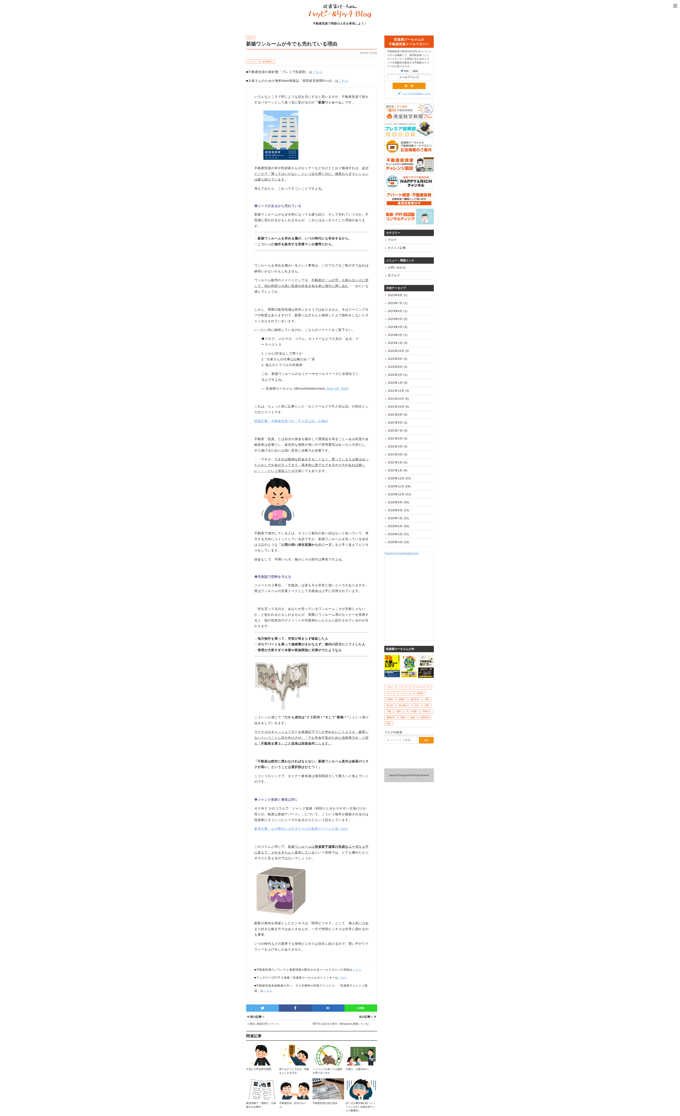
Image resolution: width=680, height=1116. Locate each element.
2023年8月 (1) (397, 295)
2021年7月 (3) (397, 430)
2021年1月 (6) (397, 470)
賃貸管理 (425, 717)
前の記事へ (257, 1016)
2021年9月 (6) (397, 414)
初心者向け (267, 61)
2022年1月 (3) (397, 382)
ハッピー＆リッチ (421, 687)
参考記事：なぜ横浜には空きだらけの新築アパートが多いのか (301, 829)
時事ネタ (427, 711)
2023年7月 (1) (397, 303)
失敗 (427, 705)
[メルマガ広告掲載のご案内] (409, 152)
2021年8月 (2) (397, 422)
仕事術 (390, 699)
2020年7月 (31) (398, 518)
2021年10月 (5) (398, 406)
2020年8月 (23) (398, 510)
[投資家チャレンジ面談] (409, 170)
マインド (252, 61)
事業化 (420, 693)
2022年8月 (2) (397, 366)
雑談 (389, 723)
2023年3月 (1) (397, 334)
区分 (417, 705)
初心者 (390, 705)
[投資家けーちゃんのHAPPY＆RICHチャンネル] (409, 187)
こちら (317, 72)
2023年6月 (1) (397, 311)
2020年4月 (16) (398, 542)
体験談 (402, 699)
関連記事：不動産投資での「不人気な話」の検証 (291, 421)
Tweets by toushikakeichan (401, 553)
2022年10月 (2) (398, 350)
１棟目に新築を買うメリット (263, 1023)
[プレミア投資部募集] (409, 135)
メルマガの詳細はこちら (416, 93)
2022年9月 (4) (397, 358)
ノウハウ (403, 687)
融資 (413, 717)
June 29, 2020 (337, 388)
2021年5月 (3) (397, 438)
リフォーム (406, 693)
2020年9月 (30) (398, 502)
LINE (360, 1008)
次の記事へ (366, 1016)
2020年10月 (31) (399, 494)
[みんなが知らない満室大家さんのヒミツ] (392, 675)
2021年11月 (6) (398, 398)
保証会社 (415, 699)
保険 (427, 699)
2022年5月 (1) (397, 374)
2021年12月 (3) (398, 390)
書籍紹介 (391, 717)
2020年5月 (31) (398, 534)
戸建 (389, 711)
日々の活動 (411, 711)
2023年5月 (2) (397, 319)
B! (328, 1008)
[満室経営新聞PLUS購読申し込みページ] (409, 117)
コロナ (390, 687)
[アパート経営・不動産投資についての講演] (409, 205)
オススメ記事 (397, 247)
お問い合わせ (397, 267)
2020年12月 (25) (399, 478)
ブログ (392, 239)
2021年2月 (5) (397, 462)
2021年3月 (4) (397, 454)
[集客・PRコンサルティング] (409, 222)
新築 (398, 711)
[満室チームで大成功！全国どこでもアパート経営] (409, 675)
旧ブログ (394, 275)
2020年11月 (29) (399, 486)
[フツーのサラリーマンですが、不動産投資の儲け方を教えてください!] (426, 676)
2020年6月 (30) (398, 526)
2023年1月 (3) (397, 342)
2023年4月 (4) (397, 326)
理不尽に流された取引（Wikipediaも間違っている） (341, 1023)
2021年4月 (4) (397, 446)
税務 (403, 717)
